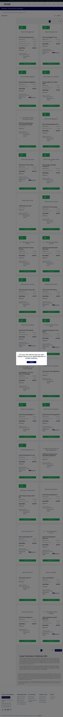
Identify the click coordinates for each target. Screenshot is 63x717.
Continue (31, 362)
